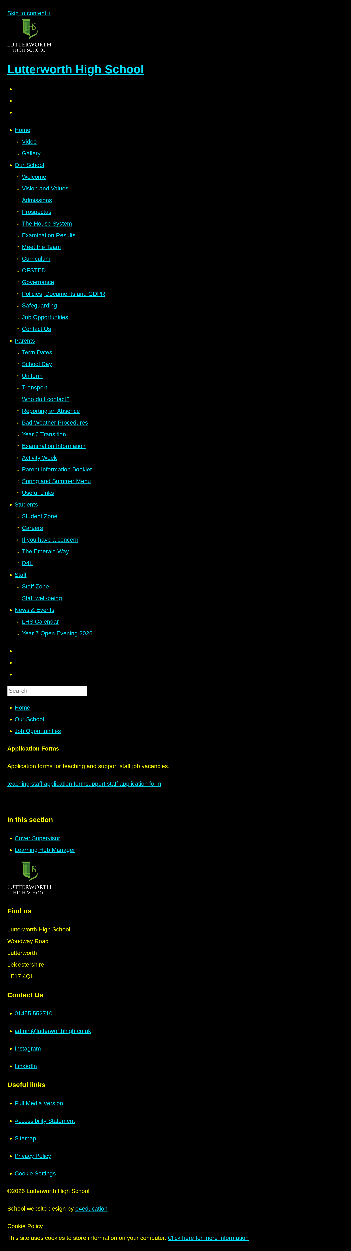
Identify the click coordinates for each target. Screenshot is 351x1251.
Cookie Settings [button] (35, 1173)
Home (22, 707)
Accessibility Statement (45, 1120)
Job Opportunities (38, 731)
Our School (29, 719)
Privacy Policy (33, 1156)
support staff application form (123, 783)
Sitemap (25, 1138)
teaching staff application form (46, 783)
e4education (91, 1208)
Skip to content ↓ (29, 13)
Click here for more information (208, 1238)
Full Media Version (39, 1103)
